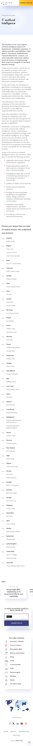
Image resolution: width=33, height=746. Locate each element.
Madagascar (10, 417)
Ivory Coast (9, 386)
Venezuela (9, 562)
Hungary (9, 363)
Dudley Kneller (10, 241)
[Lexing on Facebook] (9, 724)
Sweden (8, 528)
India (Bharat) (10, 371)
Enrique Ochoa (10, 436)
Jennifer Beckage (11, 558)
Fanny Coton (10, 249)
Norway (8, 471)
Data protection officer (16, 649)
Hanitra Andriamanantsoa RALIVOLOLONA (13, 421)
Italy (7, 378)
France (8, 325)
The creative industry (15, 684)
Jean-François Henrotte (13, 256)
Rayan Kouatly (10, 405)
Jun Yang (8, 294)
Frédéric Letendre (11, 279)
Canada (8, 276)
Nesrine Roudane (11, 443)
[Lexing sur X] (13, 724)
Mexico (8, 432)
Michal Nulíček (11, 305)
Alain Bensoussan (11, 332)
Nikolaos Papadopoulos (13, 347)
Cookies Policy (16, 735)
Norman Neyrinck (11, 252)
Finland (8, 318)
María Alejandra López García (15, 566)
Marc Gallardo (10, 524)
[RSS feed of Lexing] (26, 724)
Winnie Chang (10, 508)
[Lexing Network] (6, 3)
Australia (9, 238)
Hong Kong (10, 355)
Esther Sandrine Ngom (12, 271)
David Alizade (10, 451)
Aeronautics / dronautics (17, 641)
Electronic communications (17, 653)
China (8, 291)
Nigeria (8, 463)
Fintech (12, 661)
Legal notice (13, 731)
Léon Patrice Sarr (11, 501)
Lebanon (9, 401)
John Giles (9, 516)
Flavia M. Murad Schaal (13, 264)
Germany (9, 336)
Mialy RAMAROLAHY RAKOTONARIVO (12, 427)
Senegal (8, 497)
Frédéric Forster (10, 329)
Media (12, 668)
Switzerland (10, 536)
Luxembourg (10, 409)
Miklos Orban (10, 366)
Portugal (9, 482)
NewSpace (13, 676)
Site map (6, 731)
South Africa (10, 513)
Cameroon (9, 268)
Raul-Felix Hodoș (11, 493)
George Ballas (10, 351)
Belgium (8, 246)
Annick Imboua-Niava (12, 389)
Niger (8, 455)
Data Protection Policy (24, 731)
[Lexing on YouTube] (22, 724)
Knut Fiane (9, 474)
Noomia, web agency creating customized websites (19, 740)
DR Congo (9, 310)
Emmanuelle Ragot (11, 413)
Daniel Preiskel (10, 547)
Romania (9, 490)
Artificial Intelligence (15, 645)
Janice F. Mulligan (11, 555)
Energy (12, 657)
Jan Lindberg (10, 321)
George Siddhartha (12, 374)
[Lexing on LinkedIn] (18, 724)
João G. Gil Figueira (12, 485)
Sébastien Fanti (10, 539)
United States (10, 551)
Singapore (9, 505)
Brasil (8, 260)
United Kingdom (11, 544)
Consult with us (26, 3)
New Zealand (10, 448)
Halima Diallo (10, 459)
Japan (8, 394)
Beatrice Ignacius (11, 478)
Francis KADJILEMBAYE (13, 287)
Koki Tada (9, 397)
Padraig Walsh (10, 359)
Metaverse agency (15, 672)
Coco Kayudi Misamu (12, 313)
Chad (8, 283)
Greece (8, 344)
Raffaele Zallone (11, 382)
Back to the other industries (9, 15)
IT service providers (15, 664)
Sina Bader (9, 340)
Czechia (8, 299)
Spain (8, 520)
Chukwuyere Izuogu (12, 466)
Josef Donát (9, 302)
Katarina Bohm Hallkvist (13, 532)
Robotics (12, 680)
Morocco (9, 440)
